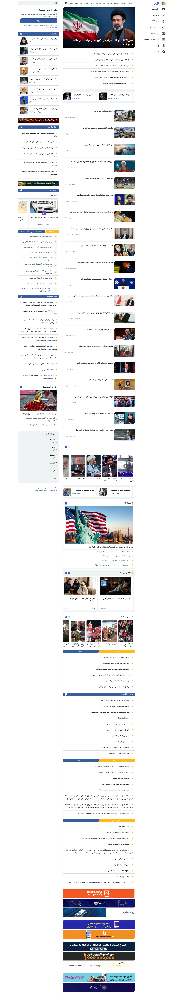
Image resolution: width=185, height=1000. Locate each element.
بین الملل (116, 3)
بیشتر (55, 479)
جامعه (130, 3)
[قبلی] (69, 447)
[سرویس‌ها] (66, 3)
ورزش (92, 3)
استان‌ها (70, 3)
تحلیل (128, 503)
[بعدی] (66, 447)
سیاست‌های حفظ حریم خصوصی (30, 25)
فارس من (52, 190)
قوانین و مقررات (53, 27)
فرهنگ (86, 3)
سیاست (109, 3)
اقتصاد (123, 3)
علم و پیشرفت (100, 3)
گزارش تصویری (50, 387)
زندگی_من (127, 572)
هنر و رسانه (78, 3)
